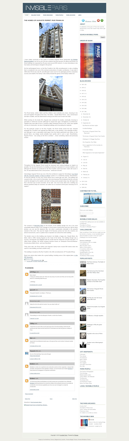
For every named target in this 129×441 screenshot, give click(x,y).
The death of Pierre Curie (86, 408)
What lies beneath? (85, 254)
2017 (83, 93)
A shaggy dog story (85, 250)
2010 (83, 181)
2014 (83, 102)
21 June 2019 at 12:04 (34, 333)
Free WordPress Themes (48, 439)
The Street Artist (84, 380)
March (85, 171)
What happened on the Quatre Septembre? (93, 153)
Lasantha (63, 439)
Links (79, 15)
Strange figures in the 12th (86, 252)
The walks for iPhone (85, 225)
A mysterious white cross (86, 249)
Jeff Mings (33, 272)
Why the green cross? (85, 245)
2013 (83, 105)
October (85, 120)
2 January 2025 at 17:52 (35, 358)
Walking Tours (35, 15)
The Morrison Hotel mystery (87, 255)
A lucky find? (83, 406)
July (84, 159)
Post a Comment (29, 394)
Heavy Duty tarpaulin (35, 355)
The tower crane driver (85, 364)
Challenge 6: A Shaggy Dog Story (91, 139)
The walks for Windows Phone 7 (88, 227)
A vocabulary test (84, 244)
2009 (83, 184)
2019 (83, 87)
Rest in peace (83, 359)
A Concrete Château (88, 150)
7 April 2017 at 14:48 (34, 318)
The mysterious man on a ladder (88, 242)
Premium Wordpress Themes (84, 439)
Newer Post (27, 398)
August (85, 156)
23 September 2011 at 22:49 (36, 284)
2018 (83, 90)
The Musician (83, 378)
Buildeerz (32, 364)
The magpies (83, 363)
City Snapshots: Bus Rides (89, 142)
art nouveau (35, 261)
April (84, 168)
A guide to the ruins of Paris (94, 333)
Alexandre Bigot (38, 225)
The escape (83, 361)
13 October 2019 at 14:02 (35, 346)
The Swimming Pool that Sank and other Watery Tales (95, 271)
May (84, 165)
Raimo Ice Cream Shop (86, 383)
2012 (83, 108)
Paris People (59, 15)
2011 (83, 111)
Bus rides (82, 366)
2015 (83, 99)
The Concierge (83, 373)
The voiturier (83, 356)
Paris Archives (70, 15)
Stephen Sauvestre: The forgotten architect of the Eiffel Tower (96, 280)
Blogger (76, 435)
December (86, 114)
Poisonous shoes (84, 411)
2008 (83, 187)
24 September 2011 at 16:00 (36, 296)
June (84, 162)
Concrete (45, 261)
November (86, 117)
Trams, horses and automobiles (88, 409)
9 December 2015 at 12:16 (35, 307)
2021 (83, 84)
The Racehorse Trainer (85, 381)
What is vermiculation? (85, 247)
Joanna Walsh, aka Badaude (87, 376)
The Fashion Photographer (86, 371)
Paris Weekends (48, 15)
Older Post (74, 398)
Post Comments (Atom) (36, 402)
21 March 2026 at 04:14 (35, 373)
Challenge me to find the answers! (88, 237)
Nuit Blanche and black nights (90, 125)
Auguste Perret (40, 261)
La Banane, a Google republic (95, 315)
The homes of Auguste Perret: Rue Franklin (44, 20)
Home (26, 15)
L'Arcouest (82, 354)
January (85, 177)
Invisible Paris (63, 435)
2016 (83, 96)
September (86, 123)
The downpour (83, 358)
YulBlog (32, 323)
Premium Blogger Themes (71, 439)
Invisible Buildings (87, 128)
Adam (92, 420)
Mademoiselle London (85, 375)
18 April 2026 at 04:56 (34, 389)
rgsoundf (32, 290)
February (85, 174)
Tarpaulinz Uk (34, 351)
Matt (31, 338)
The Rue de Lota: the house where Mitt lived (94, 298)
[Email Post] (43, 260)
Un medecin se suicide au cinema (88, 413)
